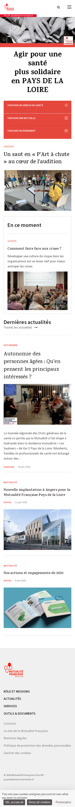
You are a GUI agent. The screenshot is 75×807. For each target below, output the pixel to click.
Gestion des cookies (17, 753)
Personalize (63, 802)
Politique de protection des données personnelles (37, 745)
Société (12, 241)
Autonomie (10, 345)
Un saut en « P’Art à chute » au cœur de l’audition (36, 158)
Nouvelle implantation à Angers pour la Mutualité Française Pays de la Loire (37, 493)
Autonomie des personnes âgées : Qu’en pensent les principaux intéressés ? (32, 366)
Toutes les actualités (18, 327)
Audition (9, 146)
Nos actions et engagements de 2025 (34, 573)
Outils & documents (19, 713)
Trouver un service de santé (25, 105)
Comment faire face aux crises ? (34, 249)
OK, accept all (14, 802)
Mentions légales (15, 738)
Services (10, 706)
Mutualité (10, 482)
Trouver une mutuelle (21, 118)
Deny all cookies (39, 802)
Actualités (12, 699)
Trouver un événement (21, 130)
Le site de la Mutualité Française (26, 731)
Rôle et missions (17, 691)
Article (7, 502)
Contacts (10, 723)
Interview (9, 466)
